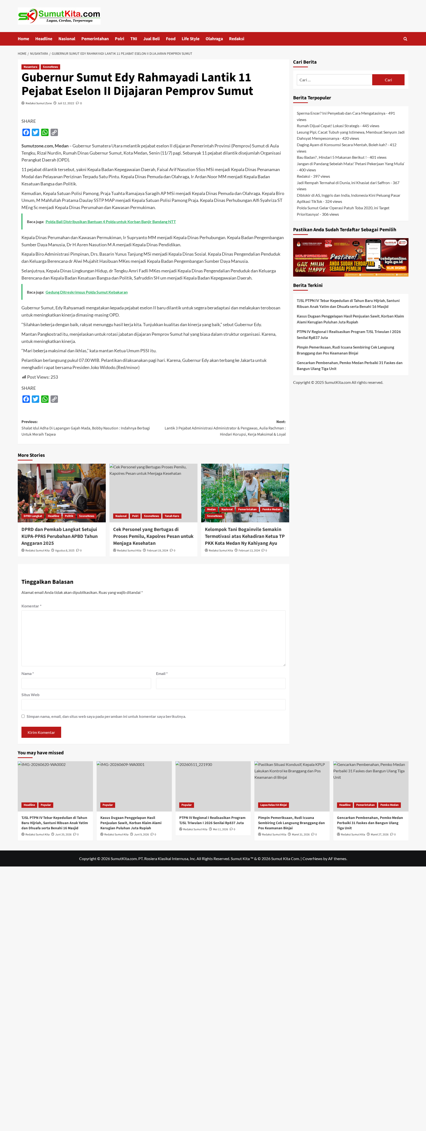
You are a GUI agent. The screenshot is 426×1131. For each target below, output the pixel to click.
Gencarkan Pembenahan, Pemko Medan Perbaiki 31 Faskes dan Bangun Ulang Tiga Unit (350, 365)
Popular (46, 805)
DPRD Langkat (33, 516)
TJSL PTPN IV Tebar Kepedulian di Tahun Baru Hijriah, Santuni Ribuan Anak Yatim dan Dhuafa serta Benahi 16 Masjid (348, 303)
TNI (133, 39)
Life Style (190, 39)
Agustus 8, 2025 (64, 550)
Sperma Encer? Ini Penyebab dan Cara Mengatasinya (341, 113)
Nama (27, 673)
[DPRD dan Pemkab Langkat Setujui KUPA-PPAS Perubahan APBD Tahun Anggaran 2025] (62, 493)
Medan (211, 509)
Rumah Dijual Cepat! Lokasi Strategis (328, 125)
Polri (119, 39)
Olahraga (214, 39)
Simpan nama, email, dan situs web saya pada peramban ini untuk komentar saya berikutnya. (106, 716)
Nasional (66, 39)
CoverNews (312, 858)
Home (23, 39)
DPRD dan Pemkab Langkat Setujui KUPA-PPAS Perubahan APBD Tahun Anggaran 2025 (59, 536)
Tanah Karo (172, 516)
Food (171, 39)
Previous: (85, 428)
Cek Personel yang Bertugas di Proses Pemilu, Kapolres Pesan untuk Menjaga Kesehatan (153, 536)
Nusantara (30, 67)
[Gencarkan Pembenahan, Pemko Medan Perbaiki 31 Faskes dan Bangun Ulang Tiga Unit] (370, 786)
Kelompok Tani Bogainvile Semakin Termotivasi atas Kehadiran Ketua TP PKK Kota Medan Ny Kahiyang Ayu (245, 536)
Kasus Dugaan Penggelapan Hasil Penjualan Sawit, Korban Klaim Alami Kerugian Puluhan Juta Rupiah (350, 319)
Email (162, 673)
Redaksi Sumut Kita (37, 550)
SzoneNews (50, 67)
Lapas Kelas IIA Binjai (273, 805)
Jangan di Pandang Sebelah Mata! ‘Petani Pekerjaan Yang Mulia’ (350, 163)
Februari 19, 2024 (157, 550)
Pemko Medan (271, 509)
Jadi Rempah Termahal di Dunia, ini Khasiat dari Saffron (343, 182)
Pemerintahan (95, 39)
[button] (405, 39)
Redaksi (236, 39)
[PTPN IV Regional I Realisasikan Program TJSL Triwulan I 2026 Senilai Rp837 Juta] (213, 786)
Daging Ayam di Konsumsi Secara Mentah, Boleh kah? (342, 144)
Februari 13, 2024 (249, 550)
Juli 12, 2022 (66, 103)
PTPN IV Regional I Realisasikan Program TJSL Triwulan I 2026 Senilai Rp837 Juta (349, 334)
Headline (43, 39)
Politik (69, 516)
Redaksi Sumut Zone (39, 103)
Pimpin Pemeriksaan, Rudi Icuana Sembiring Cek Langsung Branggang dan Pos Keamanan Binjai (345, 350)
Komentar (31, 605)
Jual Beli (151, 39)
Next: (225, 428)
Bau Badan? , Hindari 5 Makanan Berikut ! (332, 157)
